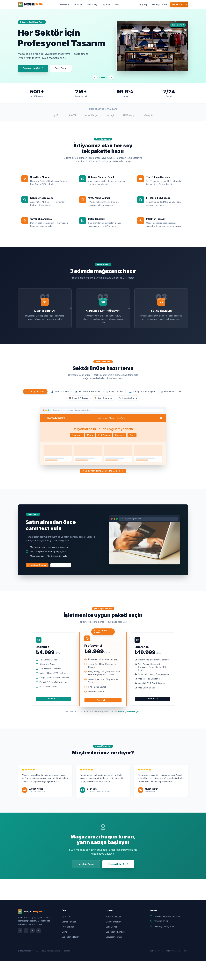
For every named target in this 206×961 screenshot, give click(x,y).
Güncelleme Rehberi (115, 932)
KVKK (186, 951)
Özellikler (65, 4)
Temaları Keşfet (31, 68)
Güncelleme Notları (70, 937)
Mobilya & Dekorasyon (142, 391)
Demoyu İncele (159, 4)
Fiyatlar (106, 4)
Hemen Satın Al (179, 4)
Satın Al (51, 698)
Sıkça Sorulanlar (113, 922)
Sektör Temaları (69, 922)
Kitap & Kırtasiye (78, 398)
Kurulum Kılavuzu (113, 916)
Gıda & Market (114, 391)
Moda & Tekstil (60, 391)
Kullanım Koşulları (173, 951)
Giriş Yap (143, 4)
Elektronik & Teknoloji (87, 391)
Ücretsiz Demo (86, 864)
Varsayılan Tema (35, 391)
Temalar (78, 4)
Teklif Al (150, 698)
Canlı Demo (61, 68)
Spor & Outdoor (103, 398)
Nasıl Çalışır (92, 4)
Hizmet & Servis (128, 398)
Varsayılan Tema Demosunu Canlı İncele (105, 471)
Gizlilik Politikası (156, 951)
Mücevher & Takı (171, 391)
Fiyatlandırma (68, 927)
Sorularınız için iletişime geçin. (128, 711)
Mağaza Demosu (39, 565)
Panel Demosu (62, 565)
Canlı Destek (111, 927)
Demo (117, 4)
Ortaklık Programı (114, 937)
